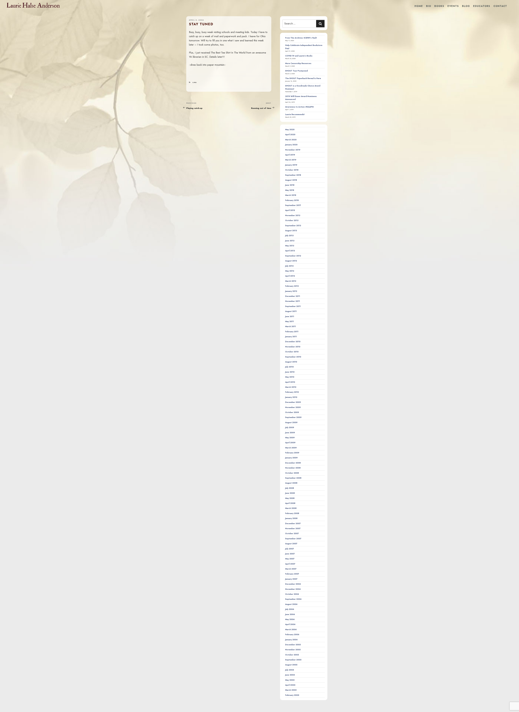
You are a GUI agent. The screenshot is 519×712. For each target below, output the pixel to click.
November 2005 (293, 649)
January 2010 (291, 397)
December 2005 (293, 644)
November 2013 (292, 215)
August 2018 (291, 180)
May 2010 (289, 377)
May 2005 (290, 680)
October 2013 (291, 220)
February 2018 (292, 200)
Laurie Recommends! (295, 114)
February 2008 (292, 513)
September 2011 (293, 306)
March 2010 (290, 387)
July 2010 (289, 366)
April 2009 (290, 442)
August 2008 (291, 483)
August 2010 (291, 361)
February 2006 (292, 634)
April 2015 (290, 210)
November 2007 (292, 528)
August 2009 (291, 422)
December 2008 (293, 462)
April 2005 (290, 685)
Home (419, 6)
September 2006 (293, 599)
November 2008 (293, 467)
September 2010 (293, 356)
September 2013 (293, 225)
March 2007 (290, 568)
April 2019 (290, 154)
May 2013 (289, 245)
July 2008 (289, 488)
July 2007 (289, 548)
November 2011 (292, 301)
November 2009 (293, 407)
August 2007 (291, 543)
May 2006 (290, 619)
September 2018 (293, 175)
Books (439, 6)
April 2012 (290, 276)
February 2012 (292, 286)
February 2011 (291, 331)
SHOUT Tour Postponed (296, 70)
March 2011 (290, 326)
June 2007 (290, 553)
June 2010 (290, 372)
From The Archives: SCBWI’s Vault (301, 37)
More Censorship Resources (298, 63)
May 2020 (290, 129)
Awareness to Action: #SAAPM (299, 106)
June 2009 (290, 432)
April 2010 (290, 382)
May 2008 (290, 498)
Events (453, 6)
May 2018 (289, 190)
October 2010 (292, 351)
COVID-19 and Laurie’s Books (298, 55)
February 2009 (292, 452)
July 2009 (289, 427)
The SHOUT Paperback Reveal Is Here (303, 78)
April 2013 (290, 250)
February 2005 (292, 695)
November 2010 (292, 346)
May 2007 (289, 558)
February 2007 (292, 573)
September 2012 (293, 255)
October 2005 (292, 654)
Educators (481, 6)
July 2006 (289, 609)
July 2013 (289, 235)
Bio (428, 6)
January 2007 (291, 579)
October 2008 (292, 473)
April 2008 (290, 503)
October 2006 (292, 594)
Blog (466, 6)
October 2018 (291, 170)
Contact (500, 6)
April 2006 (290, 624)
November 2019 (292, 149)
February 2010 (292, 392)
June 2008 (290, 493)
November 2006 (293, 589)
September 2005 (293, 659)
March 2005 (291, 690)
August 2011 (291, 311)
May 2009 (290, 437)
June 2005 (290, 675)
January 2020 (291, 144)
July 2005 (289, 670)
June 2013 (289, 240)
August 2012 (291, 260)
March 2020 (291, 139)
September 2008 (293, 478)
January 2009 (291, 457)
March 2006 (291, 629)
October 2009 (292, 412)
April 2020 (290, 134)
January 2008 (291, 518)
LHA (195, 82)
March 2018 (290, 195)
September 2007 (293, 538)
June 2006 (290, 614)
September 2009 (293, 417)
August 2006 (291, 604)
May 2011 (289, 321)
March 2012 (290, 281)
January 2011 (291, 336)
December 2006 (293, 584)
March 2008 (291, 508)
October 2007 (292, 533)
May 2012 (289, 271)
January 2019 (291, 165)
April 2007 (290, 563)
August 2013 (291, 230)
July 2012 (289, 266)
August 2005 (291, 664)
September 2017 (293, 205)
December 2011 (292, 296)
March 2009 (291, 447)
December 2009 (293, 402)
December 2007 (293, 523)
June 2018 (289, 185)
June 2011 (289, 316)
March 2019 (290, 159)
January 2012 (291, 291)
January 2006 (291, 639)
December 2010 (292, 341)
